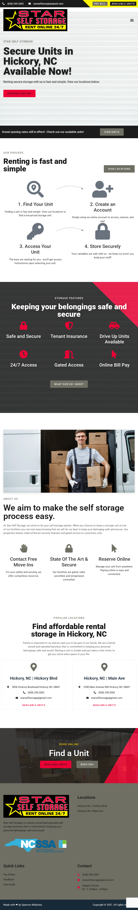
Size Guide (9, 884)
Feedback (8, 879)
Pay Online (9, 874)
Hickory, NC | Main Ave (90, 810)
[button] (132, 20)
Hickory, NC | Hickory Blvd (92, 805)
